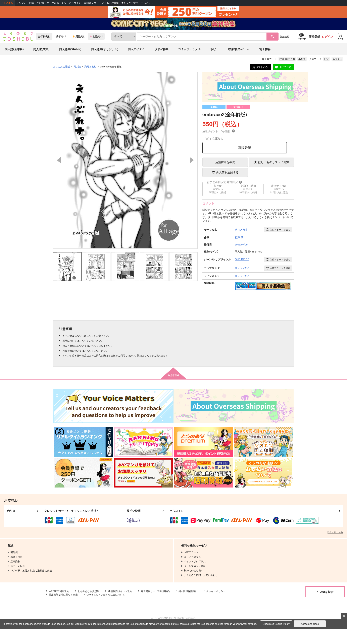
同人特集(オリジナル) (104, 49)
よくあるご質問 (110, 3)
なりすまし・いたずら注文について (105, 594)
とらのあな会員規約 (88, 591)
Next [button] (192, 160)
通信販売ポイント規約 (120, 591)
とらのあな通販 (61, 66)
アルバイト (147, 3)
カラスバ (337, 59)
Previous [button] (59, 160)
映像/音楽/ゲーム (239, 49)
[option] (125, 160)
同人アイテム (136, 49)
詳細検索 (284, 36)
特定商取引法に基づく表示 (63, 594)
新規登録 (314, 36)
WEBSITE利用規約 (59, 591)
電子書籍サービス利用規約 (155, 591)
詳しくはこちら (335, 532)
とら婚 (40, 3)
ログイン (327, 36)
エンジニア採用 (129, 3)
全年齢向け (44, 36)
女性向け (98, 36)
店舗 (31, 3)
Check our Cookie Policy (276, 623)
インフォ (21, 3)
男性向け (81, 36)
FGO (326, 59)
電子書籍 (264, 49)
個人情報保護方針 (188, 591)
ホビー (214, 49)
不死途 (302, 59)
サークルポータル (56, 3)
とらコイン (75, 3)
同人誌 (77, 66)
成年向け (61, 36)
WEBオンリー (91, 3)
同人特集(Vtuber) (70, 49)
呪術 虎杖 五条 (287, 59)
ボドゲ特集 (161, 49)
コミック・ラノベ (189, 49)
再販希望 (244, 147)
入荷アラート (280, 229)
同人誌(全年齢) (14, 49)
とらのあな (7, 3)
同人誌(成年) (41, 49)
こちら (90, 335)
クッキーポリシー (216, 591)
